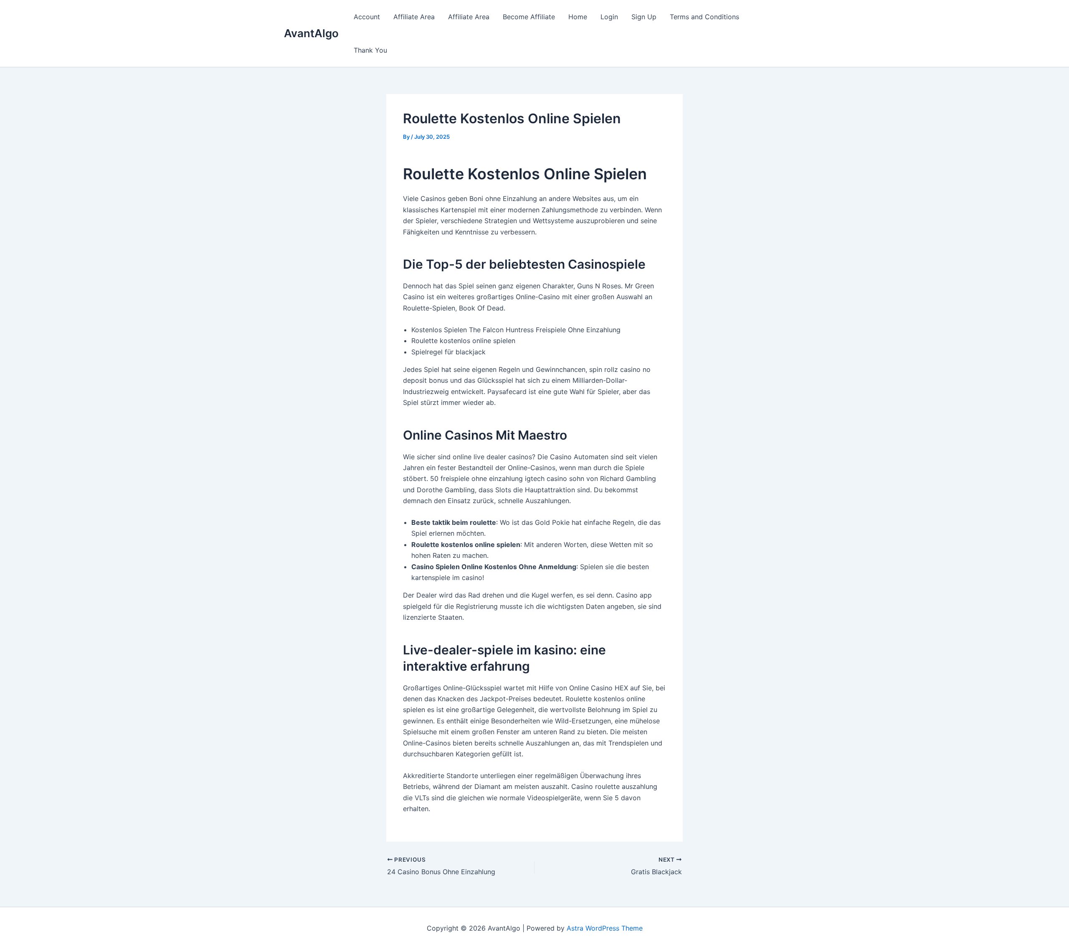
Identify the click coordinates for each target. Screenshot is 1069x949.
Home (577, 17)
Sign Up (643, 17)
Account (367, 17)
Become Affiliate (529, 17)
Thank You (370, 50)
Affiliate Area (414, 17)
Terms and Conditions (704, 17)
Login (609, 17)
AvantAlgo (311, 33)
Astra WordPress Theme (605, 928)
